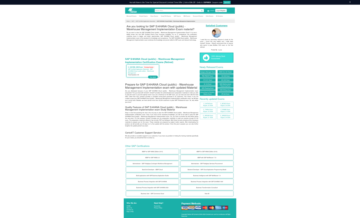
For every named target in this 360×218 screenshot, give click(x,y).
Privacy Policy (158, 208)
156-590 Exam (225, 76)
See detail (153, 77)
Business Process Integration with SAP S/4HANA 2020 (152, 187)
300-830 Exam (225, 80)
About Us (129, 208)
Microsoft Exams (131, 16)
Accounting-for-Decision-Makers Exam (207, 93)
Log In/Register (221, 10)
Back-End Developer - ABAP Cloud (152, 169)
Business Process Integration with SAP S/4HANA (152, 181)
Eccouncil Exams (198, 16)
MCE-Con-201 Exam (225, 72)
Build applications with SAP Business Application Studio (152, 175)
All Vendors (219, 16)
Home (128, 21)
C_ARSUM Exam (208, 116)
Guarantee (157, 206)
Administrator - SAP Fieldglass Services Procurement (207, 163)
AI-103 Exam (208, 84)
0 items (212, 11)
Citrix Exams (209, 16)
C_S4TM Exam (208, 104)
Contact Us (130, 210)
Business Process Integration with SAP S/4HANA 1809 (207, 181)
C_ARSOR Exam (225, 116)
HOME (128, 206)
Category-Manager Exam (207, 72)
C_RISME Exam (225, 110)
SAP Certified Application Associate (145, 21)
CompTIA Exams (166, 16)
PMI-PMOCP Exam (207, 76)
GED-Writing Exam (225, 90)
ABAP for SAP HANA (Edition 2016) (206, 151)
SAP (133, 21)
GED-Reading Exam (208, 88)
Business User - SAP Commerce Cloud (152, 193)
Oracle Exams (143, 16)
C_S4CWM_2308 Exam (140, 67)
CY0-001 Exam (207, 80)
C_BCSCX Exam (225, 104)
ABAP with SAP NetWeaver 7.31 (206, 157)
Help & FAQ (130, 211)
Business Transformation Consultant (207, 187)
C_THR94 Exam (208, 110)
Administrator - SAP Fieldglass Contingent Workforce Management (152, 163)
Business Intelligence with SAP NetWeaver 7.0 (207, 175)
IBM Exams (186, 16)
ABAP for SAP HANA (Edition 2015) (152, 151)
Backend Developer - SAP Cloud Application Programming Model (207, 169)
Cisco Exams (154, 16)
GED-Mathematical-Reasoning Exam (225, 85)
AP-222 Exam (225, 94)
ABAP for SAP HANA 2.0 (152, 157)
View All (207, 193)
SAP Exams (177, 16)
